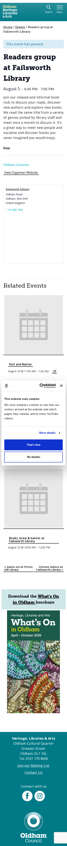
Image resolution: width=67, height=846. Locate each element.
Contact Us (33, 772)
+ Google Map (14, 209)
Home (7, 27)
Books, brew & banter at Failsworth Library (26, 539)
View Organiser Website (21, 172)
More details (47, 432)
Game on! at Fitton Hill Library (18, 568)
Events (20, 27)
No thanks (33, 456)
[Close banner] (61, 386)
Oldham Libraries (16, 165)
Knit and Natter (20, 364)
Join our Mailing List (33, 765)
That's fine (33, 444)
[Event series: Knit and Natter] (54, 371)
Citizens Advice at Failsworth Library (49, 568)
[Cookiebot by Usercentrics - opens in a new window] (41, 385)
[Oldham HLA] (10, 13)
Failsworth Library (17, 189)
